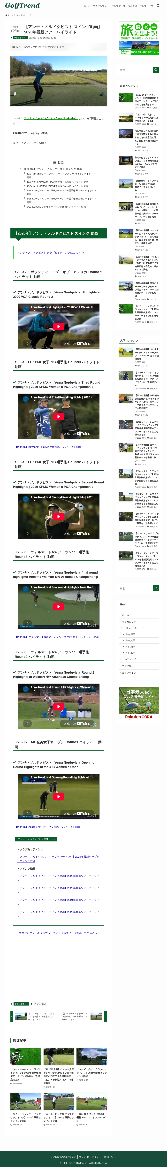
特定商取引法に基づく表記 (63, 1156)
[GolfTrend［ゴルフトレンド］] (22, 6)
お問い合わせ (110, 1156)
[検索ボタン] (158, 6)
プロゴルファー (20, 37)
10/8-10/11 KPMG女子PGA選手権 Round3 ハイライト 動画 (57, 181)
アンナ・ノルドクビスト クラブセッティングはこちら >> (50, 252)
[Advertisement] (58, 969)
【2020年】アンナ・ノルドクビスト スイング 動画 (52, 169)
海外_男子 (130, 634)
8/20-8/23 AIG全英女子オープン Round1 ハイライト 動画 (56, 206)
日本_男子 (130, 646)
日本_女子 (130, 652)
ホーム (125, 615)
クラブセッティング (133, 628)
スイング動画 (40, 1003)
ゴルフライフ (129, 672)
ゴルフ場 (126, 665)
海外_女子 (130, 640)
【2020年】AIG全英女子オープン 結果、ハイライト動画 (47, 827)
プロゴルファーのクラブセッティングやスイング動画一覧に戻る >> (58, 933)
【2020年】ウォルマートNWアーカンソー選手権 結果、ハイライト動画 (57, 637)
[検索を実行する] (156, 70)
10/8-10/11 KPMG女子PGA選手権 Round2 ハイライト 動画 (57, 186)
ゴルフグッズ (129, 659)
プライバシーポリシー (89, 1156)
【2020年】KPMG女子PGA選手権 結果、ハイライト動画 (48, 447)
